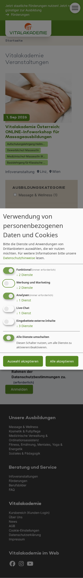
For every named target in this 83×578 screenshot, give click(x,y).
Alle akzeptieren (62, 361)
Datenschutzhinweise (19, 258)
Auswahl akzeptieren (23, 361)
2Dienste (24, 274)
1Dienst (23, 300)
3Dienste (24, 326)
